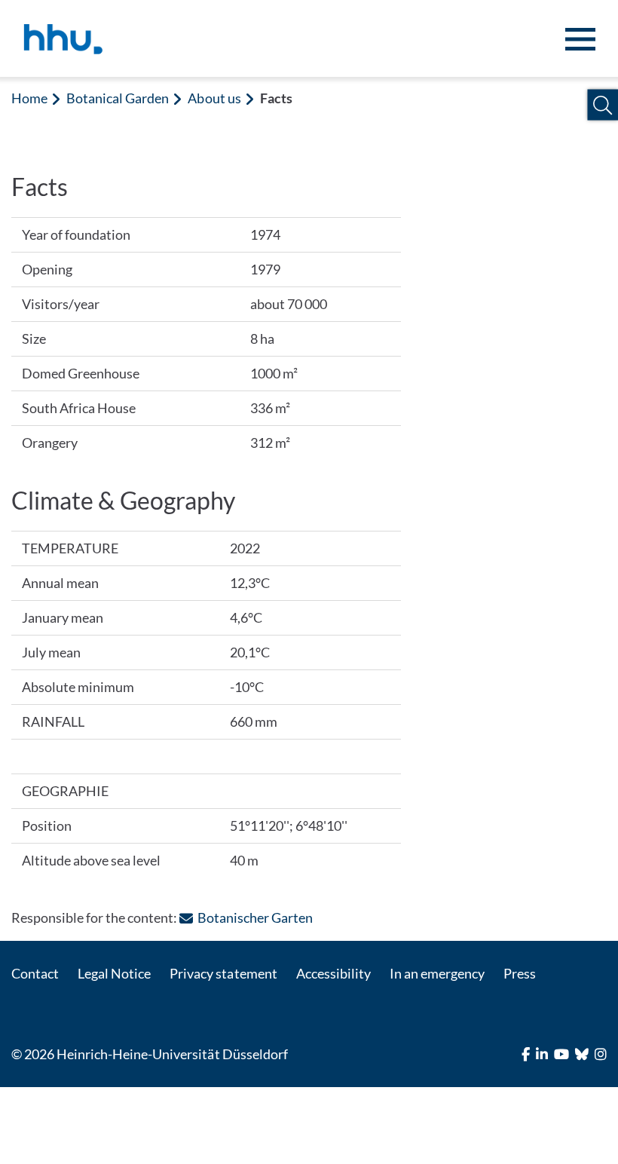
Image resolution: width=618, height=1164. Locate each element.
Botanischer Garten (254, 917)
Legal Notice (114, 973)
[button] (602, 105)
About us (214, 98)
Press (519, 973)
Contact (35, 973)
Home (29, 98)
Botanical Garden (117, 98)
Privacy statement (223, 973)
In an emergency (437, 973)
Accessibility (333, 973)
